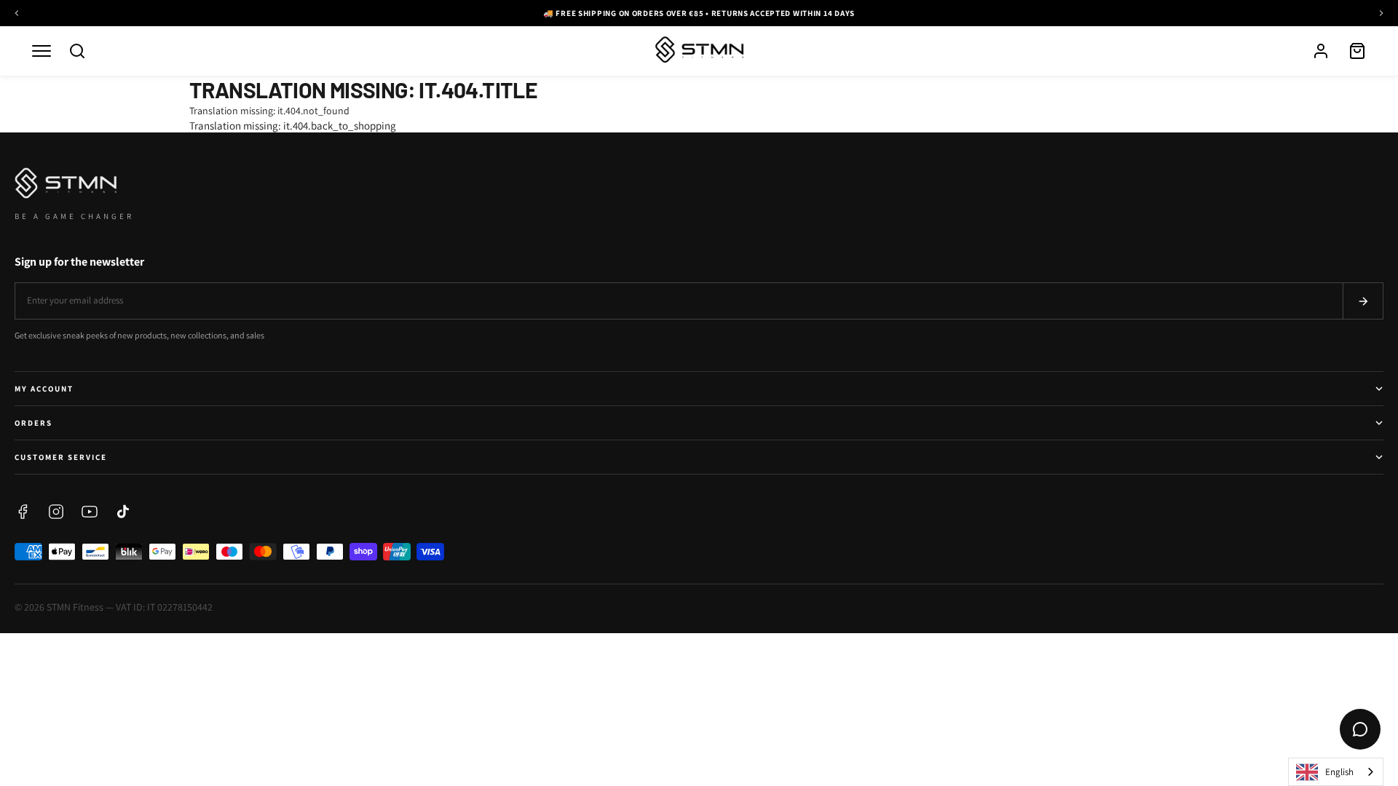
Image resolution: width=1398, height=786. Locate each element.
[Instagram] (56, 512)
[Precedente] (17, 13)
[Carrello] (1357, 51)
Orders (33, 423)
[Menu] (41, 51)
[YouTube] (90, 512)
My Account (44, 389)
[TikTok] (123, 512)
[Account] (1320, 51)
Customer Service (61, 457)
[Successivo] (1381, 13)
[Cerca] (77, 51)
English (1339, 772)
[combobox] (1335, 772)
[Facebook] (23, 512)
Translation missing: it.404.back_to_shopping (292, 125)
